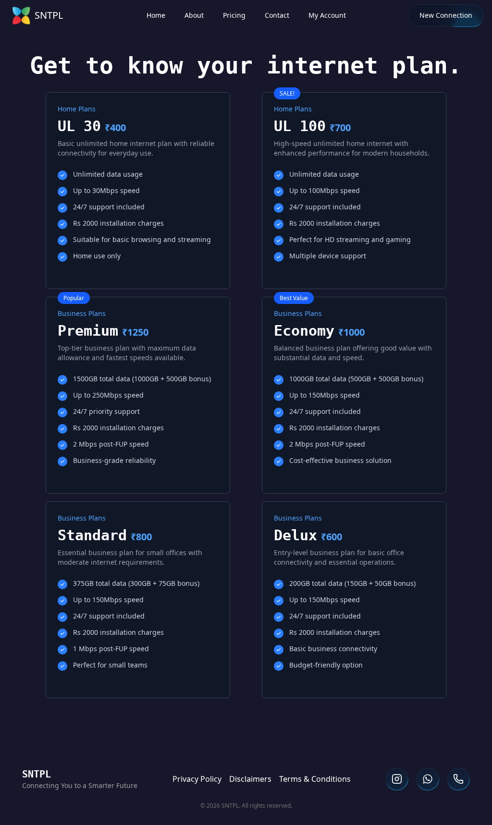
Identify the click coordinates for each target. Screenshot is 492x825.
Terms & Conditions (315, 779)
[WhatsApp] (427, 779)
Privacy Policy (196, 779)
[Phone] (458, 779)
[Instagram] (397, 779)
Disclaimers (250, 779)
